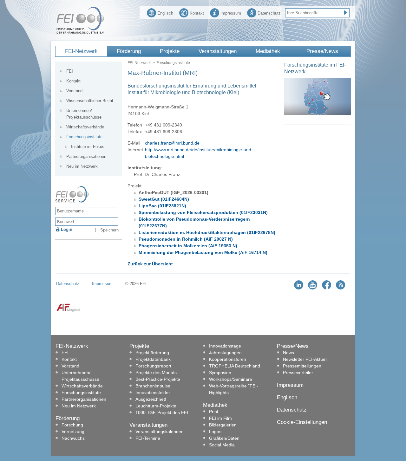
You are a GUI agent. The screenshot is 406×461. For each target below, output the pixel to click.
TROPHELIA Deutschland (234, 365)
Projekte (170, 51)
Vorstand (74, 90)
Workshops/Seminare (230, 379)
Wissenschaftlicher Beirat (89, 100)
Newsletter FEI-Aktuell (305, 359)
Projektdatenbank (153, 359)
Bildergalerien (223, 424)
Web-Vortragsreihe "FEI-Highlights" (233, 389)
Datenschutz (269, 13)
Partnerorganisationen (86, 156)
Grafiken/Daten (224, 438)
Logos (215, 431)
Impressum (230, 13)
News (288, 352)
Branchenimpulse (152, 385)
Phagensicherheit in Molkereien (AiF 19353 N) (188, 245)
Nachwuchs (73, 438)
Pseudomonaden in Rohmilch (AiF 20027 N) (186, 239)
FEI (69, 71)
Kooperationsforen (227, 359)
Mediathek (268, 51)
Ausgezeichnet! (150, 399)
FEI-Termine (147, 438)
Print (213, 411)
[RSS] (340, 288)
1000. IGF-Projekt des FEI (161, 412)
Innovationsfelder (152, 392)
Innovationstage (225, 345)
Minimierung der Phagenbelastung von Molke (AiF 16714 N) (203, 252)
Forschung (72, 424)
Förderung (129, 51)
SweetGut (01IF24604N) (164, 199)
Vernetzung (73, 431)
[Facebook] (326, 288)
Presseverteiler (298, 372)
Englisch (165, 13)
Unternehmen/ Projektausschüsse (84, 114)
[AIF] (68, 310)
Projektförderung (152, 352)
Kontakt (197, 13)
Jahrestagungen (225, 352)
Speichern (109, 230)
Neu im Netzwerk (82, 166)
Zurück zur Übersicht (150, 263)
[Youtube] (312, 288)
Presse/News (322, 51)
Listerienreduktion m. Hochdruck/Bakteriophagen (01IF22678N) (207, 232)
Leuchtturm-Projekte (155, 405)
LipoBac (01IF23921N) (162, 205)
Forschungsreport (153, 365)
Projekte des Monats (156, 372)
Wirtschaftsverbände (85, 127)
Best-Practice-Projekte (157, 379)
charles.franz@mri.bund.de (172, 143)
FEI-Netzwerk (81, 51)
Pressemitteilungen (302, 365)
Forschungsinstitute (173, 63)
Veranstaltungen (218, 51)
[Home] (80, 32)
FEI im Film (220, 418)
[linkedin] (298, 288)
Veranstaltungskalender (159, 431)
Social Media (222, 444)
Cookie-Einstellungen (302, 422)
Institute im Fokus (87, 146)
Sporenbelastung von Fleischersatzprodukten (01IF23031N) (203, 212)
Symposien (220, 372)
